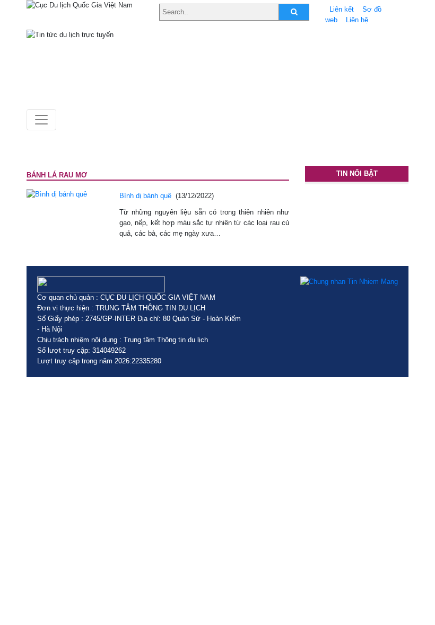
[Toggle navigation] (41, 119)
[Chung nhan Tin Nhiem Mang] (349, 281)
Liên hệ (357, 20)
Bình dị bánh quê (145, 196)
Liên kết (341, 9)
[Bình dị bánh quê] (57, 194)
